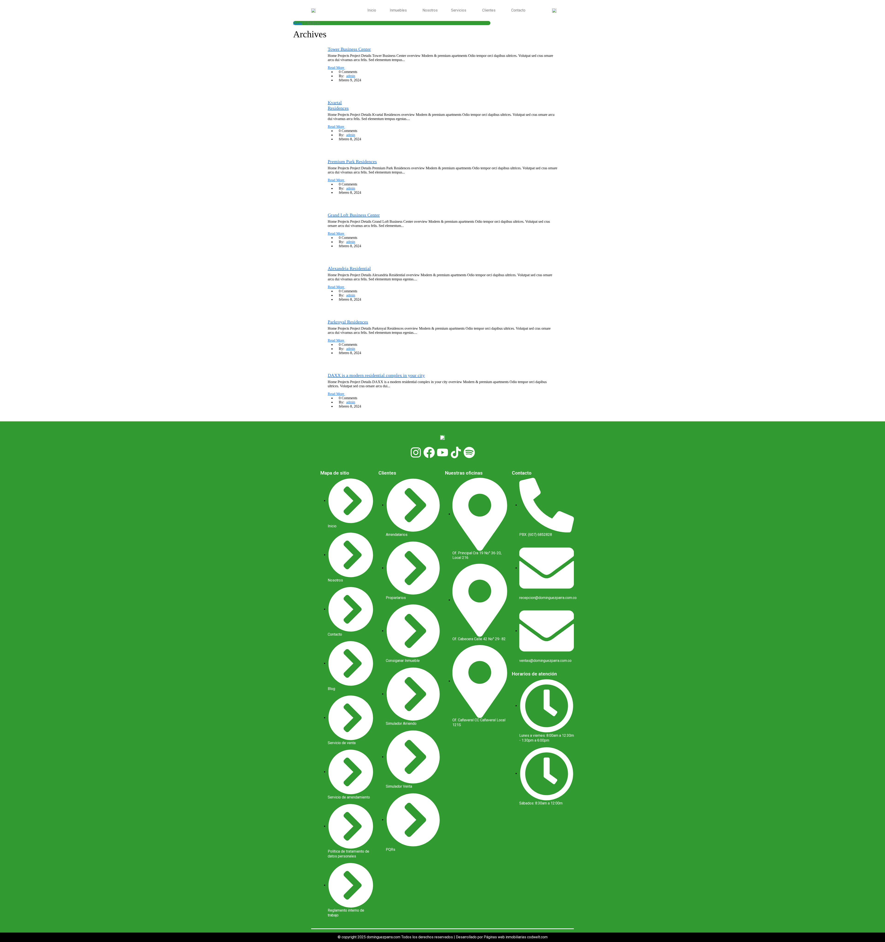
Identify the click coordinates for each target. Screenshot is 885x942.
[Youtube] (442, 452)
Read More (336, 68)
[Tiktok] (456, 452)
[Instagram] (416, 452)
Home (297, 23)
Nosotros (430, 10)
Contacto (518, 10)
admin (350, 76)
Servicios (458, 10)
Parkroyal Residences (348, 321)
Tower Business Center (349, 49)
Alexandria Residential (349, 268)
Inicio (371, 10)
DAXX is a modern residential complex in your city (376, 375)
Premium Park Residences (352, 161)
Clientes (489, 10)
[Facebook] (429, 452)
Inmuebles (398, 10)
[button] (399, 10)
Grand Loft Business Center (354, 214)
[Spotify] (469, 452)
